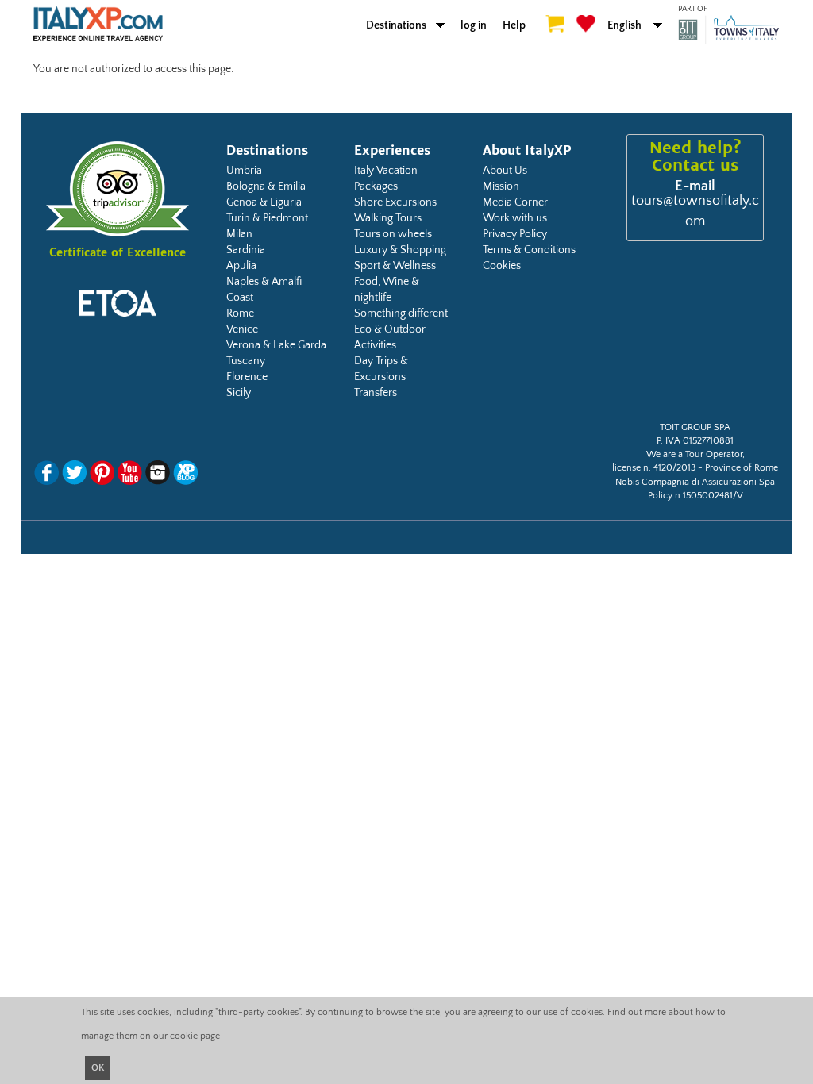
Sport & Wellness (395, 265)
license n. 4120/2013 (653, 468)
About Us (505, 170)
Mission (501, 186)
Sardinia (245, 250)
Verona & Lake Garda (276, 345)
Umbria (244, 170)
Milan (239, 234)
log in (473, 25)
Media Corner (515, 202)
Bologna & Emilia (266, 186)
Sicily (238, 392)
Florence (247, 377)
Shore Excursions (395, 202)
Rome (240, 313)
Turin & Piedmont (267, 218)
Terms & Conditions (529, 250)
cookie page (195, 1036)
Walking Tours (388, 218)
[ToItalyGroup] (729, 29)
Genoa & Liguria (264, 202)
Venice (242, 329)
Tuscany (245, 361)
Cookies (502, 265)
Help (514, 25)
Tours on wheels (393, 234)
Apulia (241, 265)
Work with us (515, 218)
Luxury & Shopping (400, 250)
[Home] (98, 30)
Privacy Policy (515, 234)
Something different (401, 313)
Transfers (375, 392)
